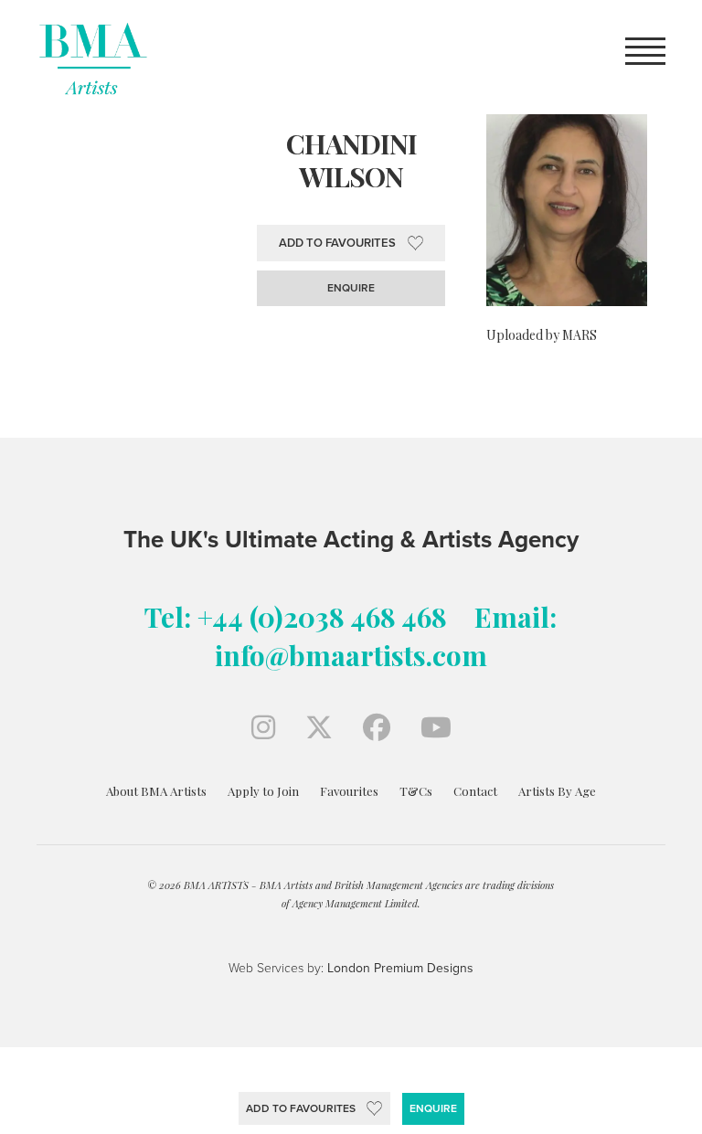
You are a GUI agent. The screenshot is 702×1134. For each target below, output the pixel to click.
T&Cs (415, 791)
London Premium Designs (398, 968)
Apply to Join (263, 791)
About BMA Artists (156, 791)
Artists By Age (557, 791)
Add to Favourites (301, 1108)
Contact (475, 791)
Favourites (349, 791)
